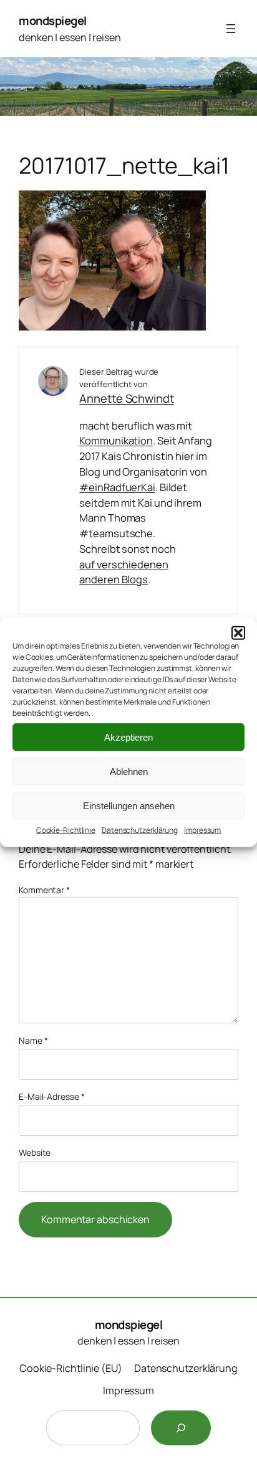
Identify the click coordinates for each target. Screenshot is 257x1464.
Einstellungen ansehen (129, 805)
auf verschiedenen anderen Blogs (123, 572)
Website (35, 1152)
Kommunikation (116, 440)
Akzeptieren (128, 736)
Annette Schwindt (126, 398)
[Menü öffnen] (230, 28)
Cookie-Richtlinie (65, 830)
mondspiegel (53, 20)
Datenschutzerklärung (140, 830)
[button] (238, 633)
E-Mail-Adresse (51, 1096)
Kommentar (44, 890)
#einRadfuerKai (117, 487)
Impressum (202, 830)
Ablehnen (129, 771)
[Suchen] (181, 1427)
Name (33, 1040)
